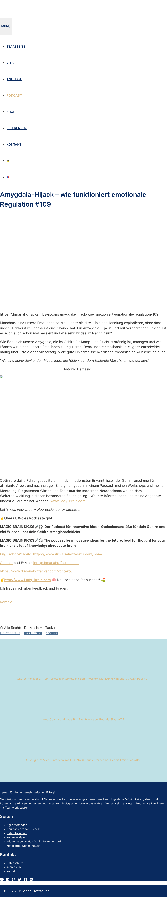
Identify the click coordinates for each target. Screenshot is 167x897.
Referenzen (17, 128)
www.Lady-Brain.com (67, 501)
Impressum (33, 633)
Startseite (16, 46)
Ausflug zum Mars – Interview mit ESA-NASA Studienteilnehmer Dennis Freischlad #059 (83, 760)
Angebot (14, 79)
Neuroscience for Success (24, 829)
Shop (11, 112)
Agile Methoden (17, 825)
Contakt (6, 563)
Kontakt (14, 144)
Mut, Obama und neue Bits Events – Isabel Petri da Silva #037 (83, 719)
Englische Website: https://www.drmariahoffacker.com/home (51, 554)
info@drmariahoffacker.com (56, 563)
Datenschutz (10, 633)
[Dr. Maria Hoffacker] (28, 15)
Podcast (14, 95)
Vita (10, 63)
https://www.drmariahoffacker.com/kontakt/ (35, 571)
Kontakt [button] (6, 602)
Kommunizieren (17, 837)
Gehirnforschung (17, 833)
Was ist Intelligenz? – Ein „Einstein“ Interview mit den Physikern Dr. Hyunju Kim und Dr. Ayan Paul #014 (83, 678)
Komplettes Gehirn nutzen (23, 845)
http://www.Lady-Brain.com (27, 580)
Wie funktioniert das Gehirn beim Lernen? (34, 841)
